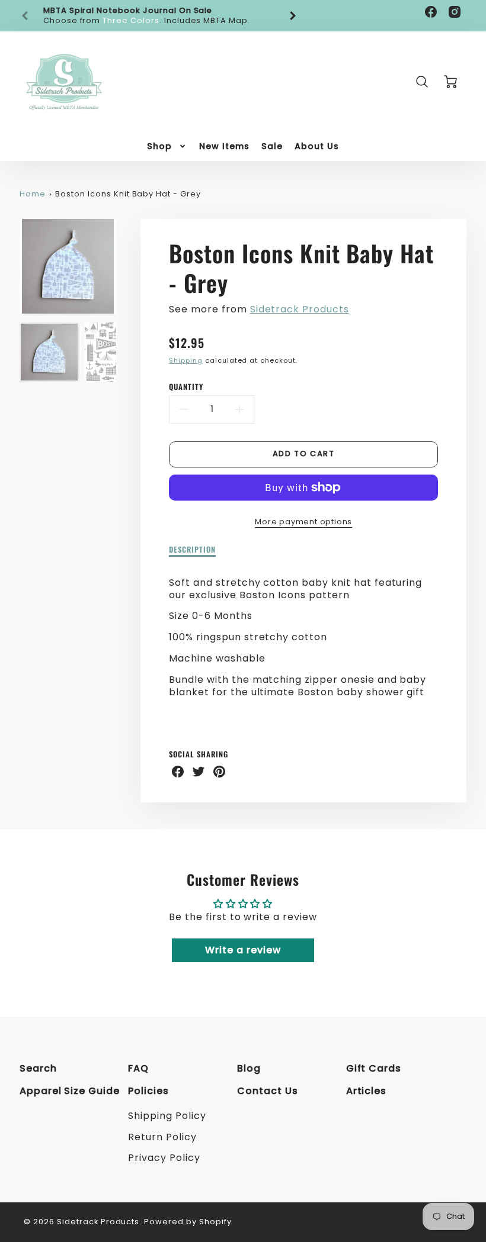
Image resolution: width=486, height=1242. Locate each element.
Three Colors (131, 20)
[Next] (292, 16)
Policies (148, 1091)
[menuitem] (167, 146)
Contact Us (267, 1091)
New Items (224, 146)
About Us (317, 146)
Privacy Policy (164, 1157)
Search (38, 1068)
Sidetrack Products (299, 309)
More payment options (303, 522)
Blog (249, 1068)
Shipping (186, 360)
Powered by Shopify (187, 1222)
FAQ (138, 1068)
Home (33, 194)
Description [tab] (192, 550)
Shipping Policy (167, 1115)
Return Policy (162, 1137)
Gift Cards (374, 1068)
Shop (159, 146)
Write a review (242, 950)
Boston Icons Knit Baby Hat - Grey (128, 194)
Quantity (186, 387)
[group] (158, 15)
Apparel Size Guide (70, 1091)
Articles (366, 1091)
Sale (272, 146)
